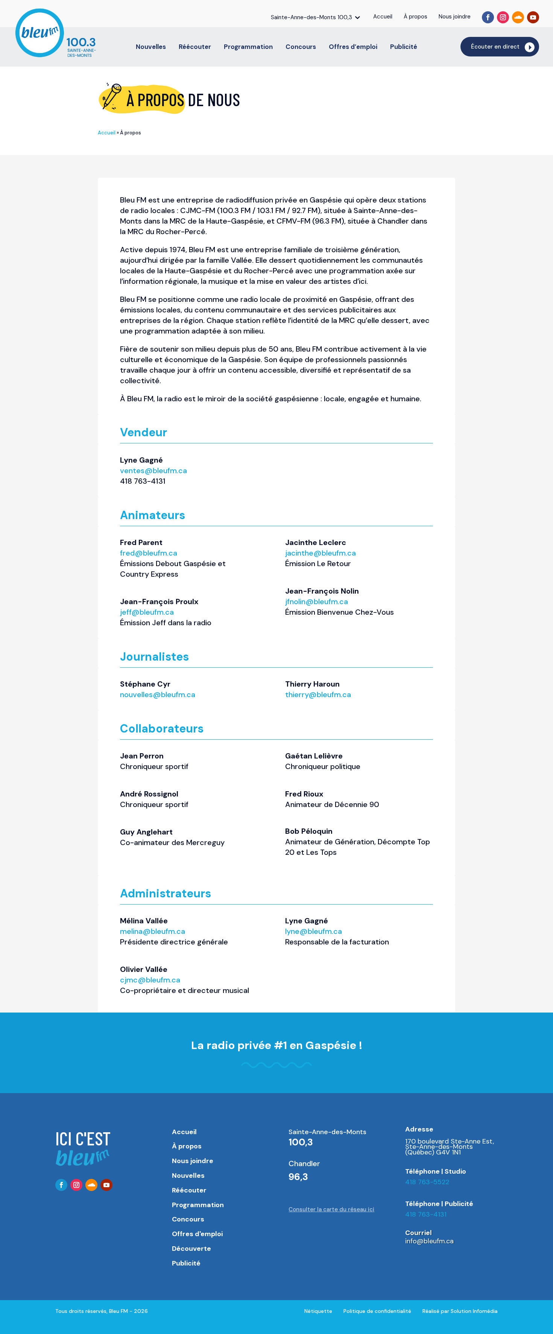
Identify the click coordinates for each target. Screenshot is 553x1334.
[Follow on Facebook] (488, 17)
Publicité (403, 47)
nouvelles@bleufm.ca (157, 694)
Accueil (106, 132)
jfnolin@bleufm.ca (316, 601)
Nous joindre (192, 1160)
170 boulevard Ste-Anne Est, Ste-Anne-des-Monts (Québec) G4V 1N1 (449, 1147)
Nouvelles (151, 47)
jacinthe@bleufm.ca (320, 553)
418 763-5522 (427, 1181)
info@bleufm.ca (429, 1241)
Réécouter (195, 47)
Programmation (248, 47)
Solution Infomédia (474, 1311)
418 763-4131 (426, 1214)
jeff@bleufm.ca (147, 612)
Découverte (191, 1248)
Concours (301, 47)
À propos (187, 1146)
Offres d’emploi (353, 47)
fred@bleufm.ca (148, 553)
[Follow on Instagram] (503, 17)
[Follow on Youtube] (533, 17)
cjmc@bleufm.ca (150, 980)
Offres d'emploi (197, 1233)
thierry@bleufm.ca (318, 694)
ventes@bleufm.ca (153, 470)
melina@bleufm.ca (152, 931)
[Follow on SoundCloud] (518, 17)
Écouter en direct (495, 46)
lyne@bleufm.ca (313, 931)
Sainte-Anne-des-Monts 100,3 (311, 17)
